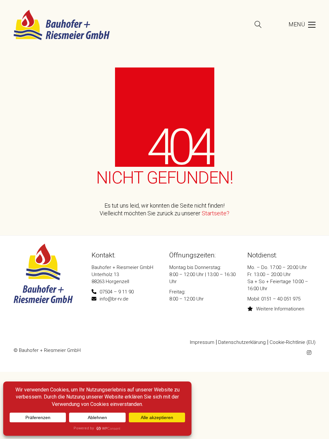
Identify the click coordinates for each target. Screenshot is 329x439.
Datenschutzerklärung (242, 342)
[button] (293, 24)
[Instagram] (309, 352)
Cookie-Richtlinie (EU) (293, 342)
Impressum (202, 342)
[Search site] (258, 25)
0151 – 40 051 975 (280, 298)
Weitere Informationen (280, 308)
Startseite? (215, 214)
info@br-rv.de (114, 298)
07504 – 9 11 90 (117, 291)
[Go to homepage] (61, 25)
